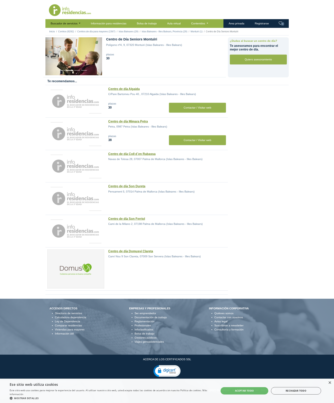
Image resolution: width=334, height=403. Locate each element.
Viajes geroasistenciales (149, 341)
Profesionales (143, 325)
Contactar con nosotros (228, 317)
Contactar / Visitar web (197, 107)
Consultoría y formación (229, 329)
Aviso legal (220, 321)
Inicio (52, 31)
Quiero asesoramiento (258, 59)
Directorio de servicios (68, 313)
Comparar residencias (68, 325)
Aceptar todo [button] (244, 390)
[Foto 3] (77, 70)
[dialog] (167, 391)
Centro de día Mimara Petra (128, 121)
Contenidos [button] (198, 23)
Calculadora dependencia (70, 317)
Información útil (64, 333)
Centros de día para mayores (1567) (96, 31)
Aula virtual (174, 23)
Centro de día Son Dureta (126, 186)
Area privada (236, 23)
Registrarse (262, 23)
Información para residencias (108, 23)
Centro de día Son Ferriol (126, 218)
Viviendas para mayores (69, 329)
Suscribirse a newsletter (229, 325)
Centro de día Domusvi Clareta (130, 251)
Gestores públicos (146, 337)
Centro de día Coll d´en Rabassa (132, 154)
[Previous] (49, 56)
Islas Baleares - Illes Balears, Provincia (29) (164, 31)
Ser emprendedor (145, 313)
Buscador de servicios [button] (64, 23)
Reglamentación (144, 321)
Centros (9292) (66, 31)
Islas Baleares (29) (128, 31)
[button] (167, 370)
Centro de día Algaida (124, 89)
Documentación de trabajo (151, 317)
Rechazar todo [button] (296, 390)
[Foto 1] (63, 70)
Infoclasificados (144, 329)
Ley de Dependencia (67, 321)
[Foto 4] (84, 70)
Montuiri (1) (197, 31)
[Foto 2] (70, 70)
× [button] (329, 382)
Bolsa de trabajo (147, 23)
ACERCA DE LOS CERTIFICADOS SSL (167, 359)
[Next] (98, 56)
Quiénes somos (223, 313)
